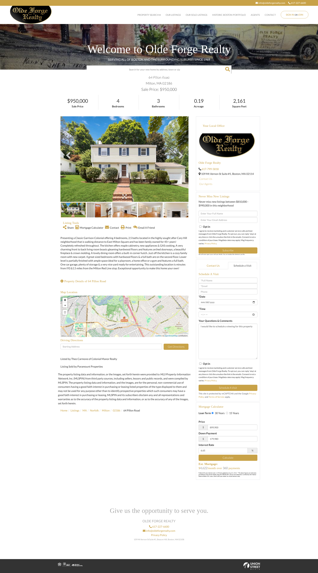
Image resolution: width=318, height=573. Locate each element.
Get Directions (176, 346)
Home (63, 410)
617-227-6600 (298, 2)
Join (300, 14)
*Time (202, 308)
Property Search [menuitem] (148, 14)
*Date (202, 296)
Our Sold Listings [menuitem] (196, 14)
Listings (75, 410)
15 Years (234, 413)
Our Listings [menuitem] (173, 14)
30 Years (219, 413)
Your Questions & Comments (215, 320)
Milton (106, 410)
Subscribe (228, 250)
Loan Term (205, 413)
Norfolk (94, 410)
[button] (227, 69)
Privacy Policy (210, 243)
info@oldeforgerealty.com (271, 2)
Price (202, 421)
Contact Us (205, 178)
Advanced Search (158, 76)
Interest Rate (206, 444)
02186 (116, 410)
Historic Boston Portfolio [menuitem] (229, 14)
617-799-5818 (210, 169)
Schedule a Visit (242, 265)
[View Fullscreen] (64, 312)
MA (84, 410)
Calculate (228, 457)
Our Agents (205, 183)
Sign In (290, 14)
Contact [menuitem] (270, 14)
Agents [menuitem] (255, 14)
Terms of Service (216, 397)
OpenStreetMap (171, 336)
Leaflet (158, 336)
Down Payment (208, 433)
